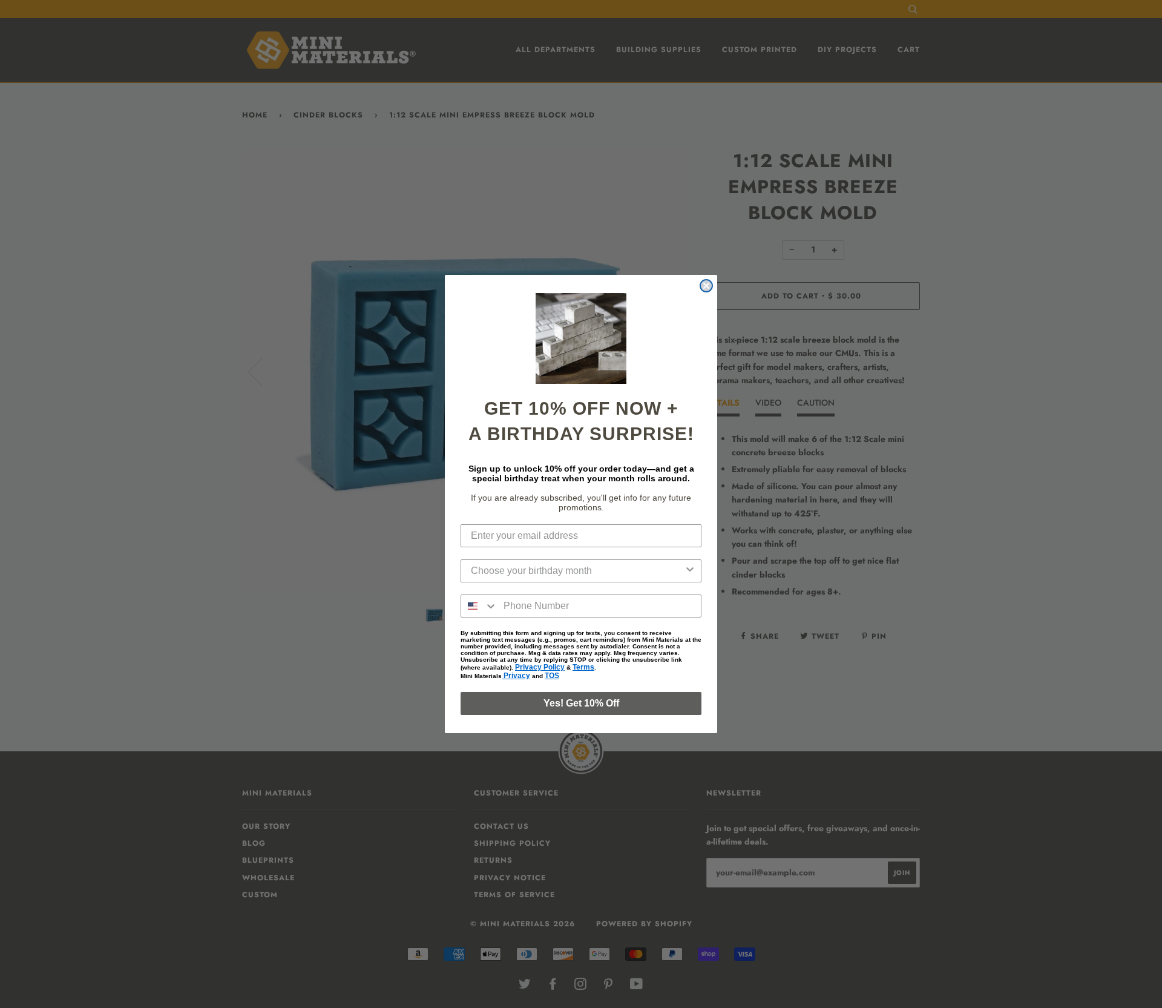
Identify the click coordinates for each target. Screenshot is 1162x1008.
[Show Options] (690, 571)
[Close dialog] (706, 286)
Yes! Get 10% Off (581, 703)
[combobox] (577, 571)
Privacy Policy (540, 667)
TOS (552, 675)
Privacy (516, 675)
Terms (583, 667)
